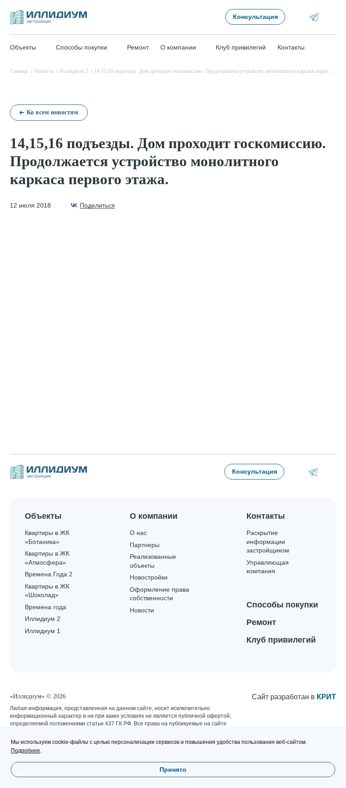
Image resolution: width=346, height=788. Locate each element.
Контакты (291, 47)
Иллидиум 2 (42, 618)
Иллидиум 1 (42, 630)
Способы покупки (282, 604)
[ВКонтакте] (92, 205)
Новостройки (149, 577)
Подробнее (25, 750)
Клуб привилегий (241, 47)
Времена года (45, 607)
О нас (138, 532)
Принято (173, 769)
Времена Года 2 (49, 574)
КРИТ (326, 697)
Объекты (43, 516)
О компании (154, 516)
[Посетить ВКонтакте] (301, 16)
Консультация (255, 16)
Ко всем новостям (52, 112)
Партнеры (144, 544)
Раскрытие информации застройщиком (267, 541)
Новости (142, 610)
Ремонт (138, 47)
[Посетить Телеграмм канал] (314, 17)
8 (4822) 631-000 (331, 471)
